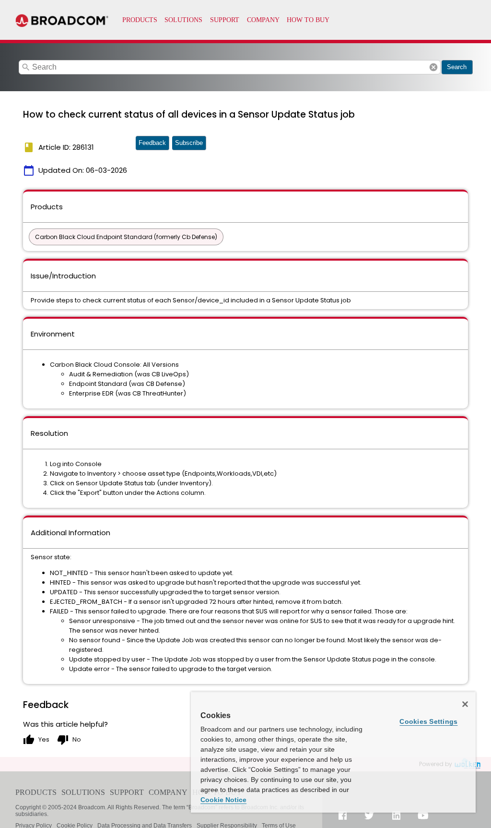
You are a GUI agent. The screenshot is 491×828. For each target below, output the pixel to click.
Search (457, 67)
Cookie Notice (223, 800)
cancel (433, 67)
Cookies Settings (428, 721)
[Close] (465, 704)
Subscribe (189, 142)
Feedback (152, 142)
